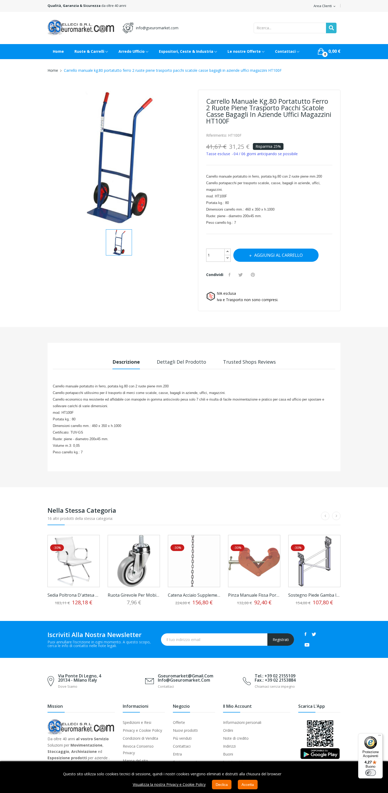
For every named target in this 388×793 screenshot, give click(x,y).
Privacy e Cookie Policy (142, 730)
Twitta (241, 275)
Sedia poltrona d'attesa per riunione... (74, 595)
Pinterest (253, 275)
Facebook (305, 634)
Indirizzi (229, 746)
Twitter (314, 634)
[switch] (370, 773)
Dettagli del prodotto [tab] (181, 362)
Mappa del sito (135, 760)
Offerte (179, 722)
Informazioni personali (242, 722)
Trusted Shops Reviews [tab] (249, 362)
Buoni (228, 754)
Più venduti (182, 738)
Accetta (248, 784)
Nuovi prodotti (185, 730)
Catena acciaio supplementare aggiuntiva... (194, 595)
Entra (177, 754)
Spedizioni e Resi (137, 722)
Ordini (228, 730)
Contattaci (182, 746)
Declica (222, 784)
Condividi (230, 275)
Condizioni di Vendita (140, 738)
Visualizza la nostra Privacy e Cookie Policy (169, 784)
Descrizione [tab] (126, 362)
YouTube (307, 644)
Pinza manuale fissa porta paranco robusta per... (254, 595)
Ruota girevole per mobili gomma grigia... (134, 595)
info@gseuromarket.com (157, 27)
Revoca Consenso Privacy (138, 749)
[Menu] (379, 736)
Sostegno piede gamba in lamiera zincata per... (314, 595)
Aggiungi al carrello (278, 255)
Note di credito (236, 738)
